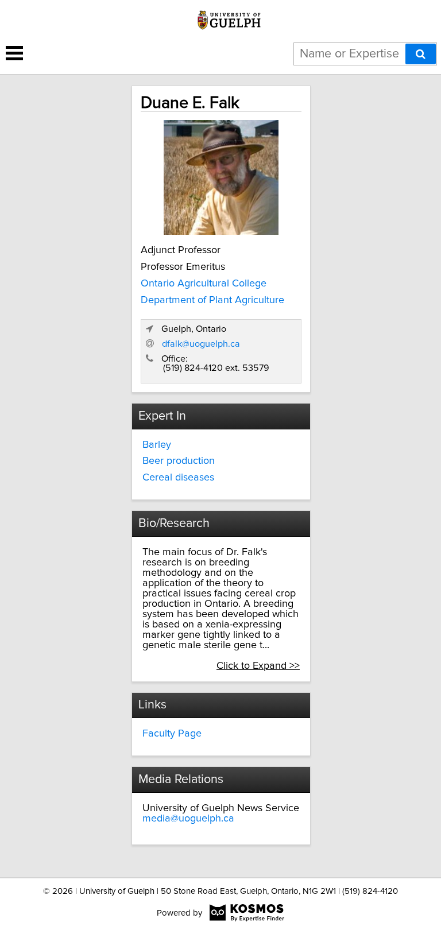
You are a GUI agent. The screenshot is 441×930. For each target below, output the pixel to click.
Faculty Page (172, 733)
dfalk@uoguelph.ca (201, 343)
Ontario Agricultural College (203, 283)
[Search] (420, 54)
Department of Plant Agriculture (212, 300)
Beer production (178, 461)
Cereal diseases (178, 477)
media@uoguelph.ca (188, 818)
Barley (156, 445)
